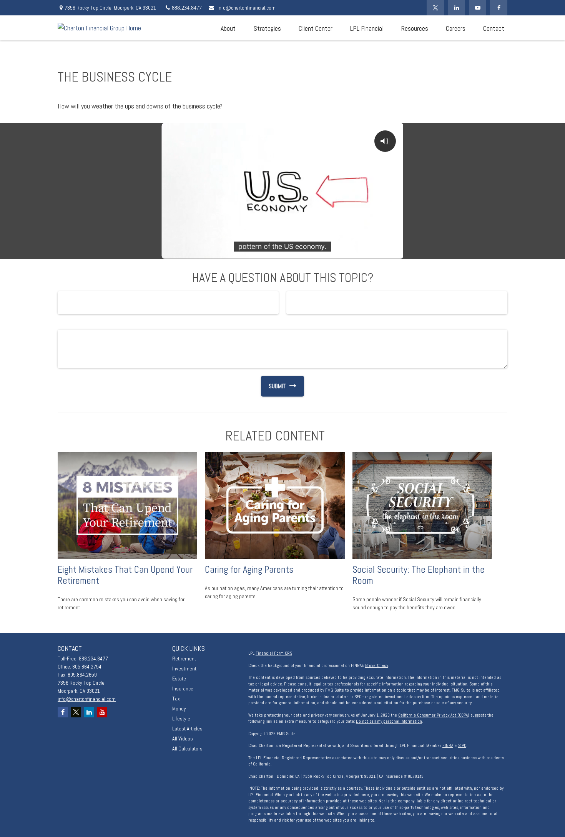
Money (179, 708)
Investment (184, 668)
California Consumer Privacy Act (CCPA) (433, 715)
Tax (176, 698)
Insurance (182, 688)
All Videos (182, 738)
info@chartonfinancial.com (247, 7)
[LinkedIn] (456, 7)
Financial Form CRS (274, 653)
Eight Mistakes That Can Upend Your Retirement (125, 575)
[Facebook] (498, 7)
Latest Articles (187, 728)
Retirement (184, 658)
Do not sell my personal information (389, 721)
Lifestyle (181, 718)
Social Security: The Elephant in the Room (418, 575)
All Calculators (187, 748)
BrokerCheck (376, 665)
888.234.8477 (93, 658)
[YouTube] (477, 7)
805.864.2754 (86, 666)
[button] (228, 28)
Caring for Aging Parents (249, 569)
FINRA (447, 745)
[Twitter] (435, 7)
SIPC (462, 745)
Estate (179, 678)
